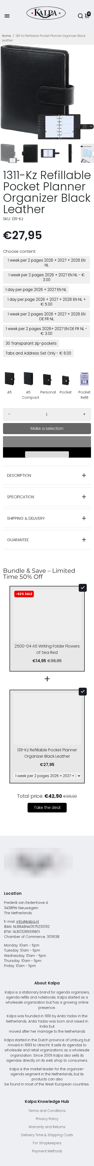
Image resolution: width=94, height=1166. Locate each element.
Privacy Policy (47, 1119)
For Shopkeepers (47, 1143)
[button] (47, 441)
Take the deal (47, 807)
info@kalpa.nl (27, 921)
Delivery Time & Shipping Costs (47, 1135)
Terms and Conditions (47, 1110)
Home (6, 36)
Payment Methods (47, 1151)
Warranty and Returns (47, 1127)
